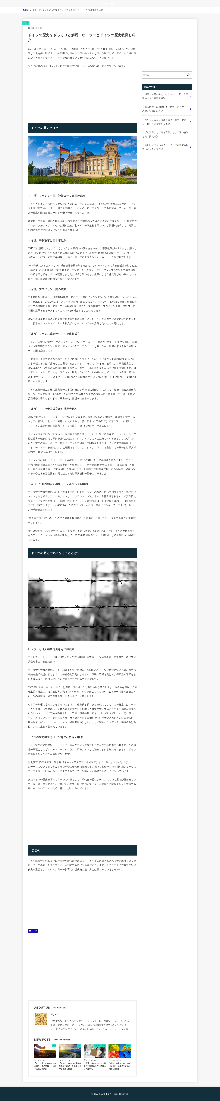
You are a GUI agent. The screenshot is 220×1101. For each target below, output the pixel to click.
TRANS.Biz (104, 1094)
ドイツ (26, 23)
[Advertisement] (53, 93)
